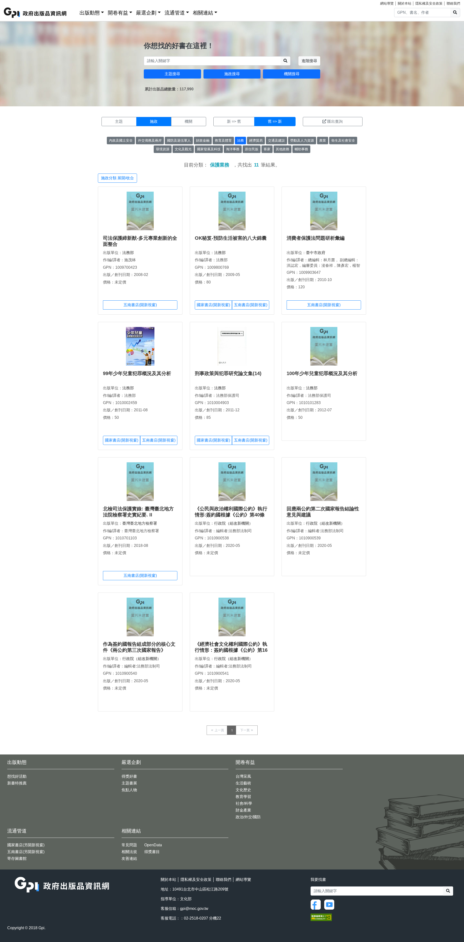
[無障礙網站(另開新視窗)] (321, 917)
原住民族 (251, 149)
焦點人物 (129, 790)
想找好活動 (17, 776)
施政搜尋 (232, 74)
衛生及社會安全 (343, 140)
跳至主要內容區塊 (13, 2)
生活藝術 (243, 783)
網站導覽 (387, 3)
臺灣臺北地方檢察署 (139, 523)
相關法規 (129, 852)
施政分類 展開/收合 (117, 178)
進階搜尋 (309, 61)
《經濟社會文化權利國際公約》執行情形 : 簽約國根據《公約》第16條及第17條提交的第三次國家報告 (231, 650)
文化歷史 (243, 790)
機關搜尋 (291, 74)
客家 (267, 149)
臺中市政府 (315, 253)
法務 (240, 140)
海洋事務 (232, 149)
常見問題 (129, 845)
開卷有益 (118, 12)
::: (74, 12)
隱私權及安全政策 (428, 3)
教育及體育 (223, 140)
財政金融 (203, 140)
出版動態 (90, 12)
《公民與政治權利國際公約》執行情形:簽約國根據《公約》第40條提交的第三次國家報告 (231, 514)
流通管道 (175, 12)
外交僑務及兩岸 (150, 140)
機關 (188, 121)
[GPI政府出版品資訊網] (35, 12)
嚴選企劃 (146, 12)
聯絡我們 (453, 3)
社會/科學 (244, 803)
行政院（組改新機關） (233, 523)
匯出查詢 (335, 121)
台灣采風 (243, 776)
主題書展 (129, 783)
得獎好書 (129, 776)
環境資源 (162, 149)
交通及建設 (276, 140)
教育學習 (243, 797)
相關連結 (203, 12)
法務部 (128, 253)
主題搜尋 (172, 74)
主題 (119, 121)
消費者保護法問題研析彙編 (316, 238)
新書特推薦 (17, 783)
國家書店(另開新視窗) (25, 845)
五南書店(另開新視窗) (25, 852)
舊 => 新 (275, 121)
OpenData (153, 845)
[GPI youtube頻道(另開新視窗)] (330, 904)
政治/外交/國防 (248, 817)
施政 (154, 121)
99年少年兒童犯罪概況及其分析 (137, 373)
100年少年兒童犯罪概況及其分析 (322, 373)
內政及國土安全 (121, 140)
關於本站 (404, 3)
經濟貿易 (256, 140)
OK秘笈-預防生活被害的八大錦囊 (231, 238)
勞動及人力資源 (302, 140)
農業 (322, 140)
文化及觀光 (183, 149)
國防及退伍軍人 (179, 140)
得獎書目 (152, 852)
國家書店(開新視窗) (213, 305)
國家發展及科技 (209, 149)
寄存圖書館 (17, 858)
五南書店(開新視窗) (140, 305)
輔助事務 (301, 149)
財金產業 (243, 810)
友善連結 (129, 858)
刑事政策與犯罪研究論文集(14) (228, 373)
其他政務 (282, 149)
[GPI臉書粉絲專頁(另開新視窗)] (317, 904)
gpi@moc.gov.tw (194, 908)
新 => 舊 (234, 121)
